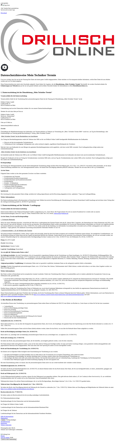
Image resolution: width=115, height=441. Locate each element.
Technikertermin (5, 421)
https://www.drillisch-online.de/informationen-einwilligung (17, 389)
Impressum (4, 423)
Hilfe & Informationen (7, 416)
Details (3, 436)
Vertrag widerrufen (6, 425)
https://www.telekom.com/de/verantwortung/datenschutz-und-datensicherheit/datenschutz (59, 294)
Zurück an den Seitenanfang (8, 439)
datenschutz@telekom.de (61, 213)
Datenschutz (4, 418)
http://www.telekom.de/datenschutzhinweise (13, 296)
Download (4, 13)
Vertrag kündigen (11, 420)
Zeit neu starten (5, 437)
